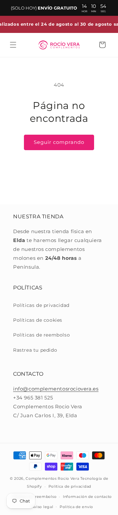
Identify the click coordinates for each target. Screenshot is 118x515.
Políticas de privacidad (41, 305)
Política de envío (76, 506)
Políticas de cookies (37, 320)
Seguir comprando (59, 142)
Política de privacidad (70, 486)
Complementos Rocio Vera (52, 478)
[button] (13, 45)
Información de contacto (87, 496)
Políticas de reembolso (41, 335)
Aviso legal (42, 506)
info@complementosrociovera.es (55, 389)
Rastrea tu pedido (35, 350)
